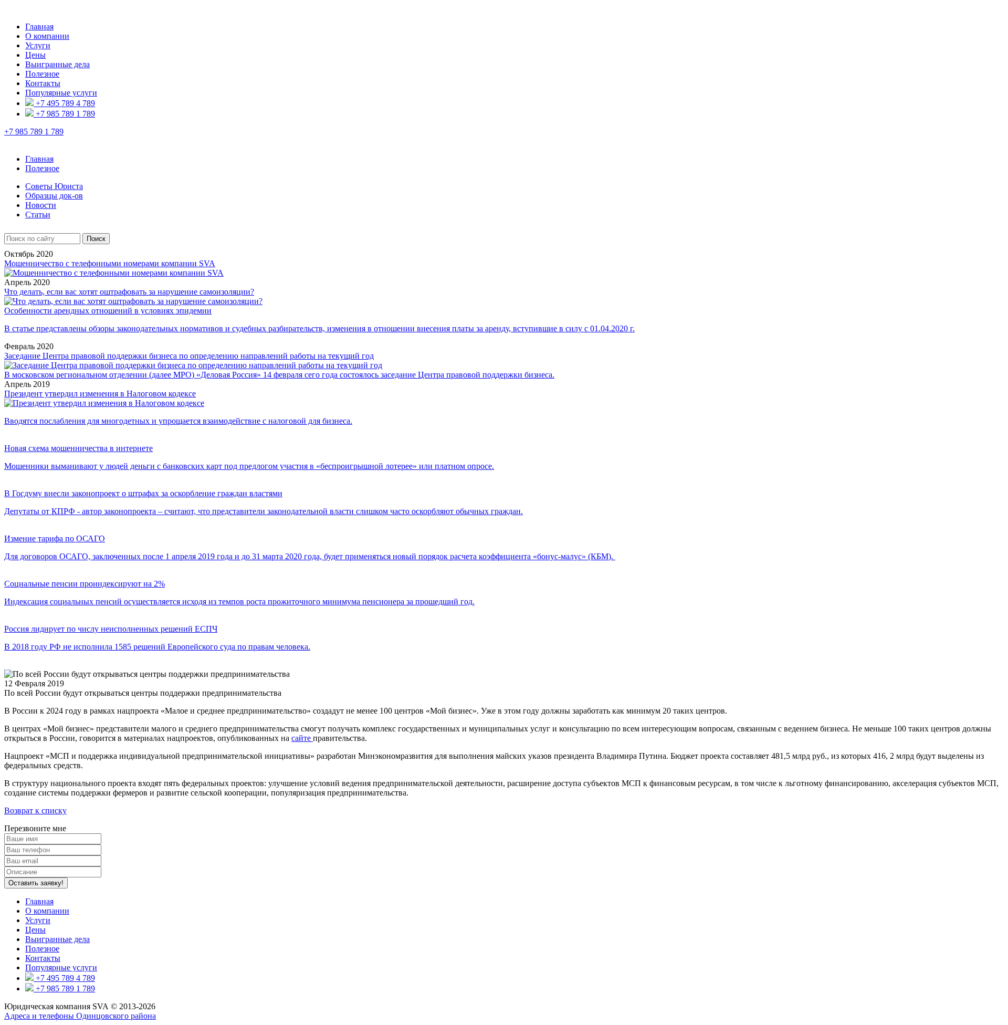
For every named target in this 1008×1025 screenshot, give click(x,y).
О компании (47, 36)
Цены (35, 54)
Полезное (42, 73)
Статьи (37, 214)
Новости (40, 205)
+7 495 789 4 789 (64, 103)
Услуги (37, 45)
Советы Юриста (54, 186)
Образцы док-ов (54, 195)
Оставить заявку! (36, 883)
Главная (39, 26)
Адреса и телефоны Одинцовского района (80, 1015)
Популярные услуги (61, 92)
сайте (302, 738)
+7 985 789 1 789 (64, 113)
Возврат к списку (35, 810)
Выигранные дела (57, 64)
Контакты (42, 83)
